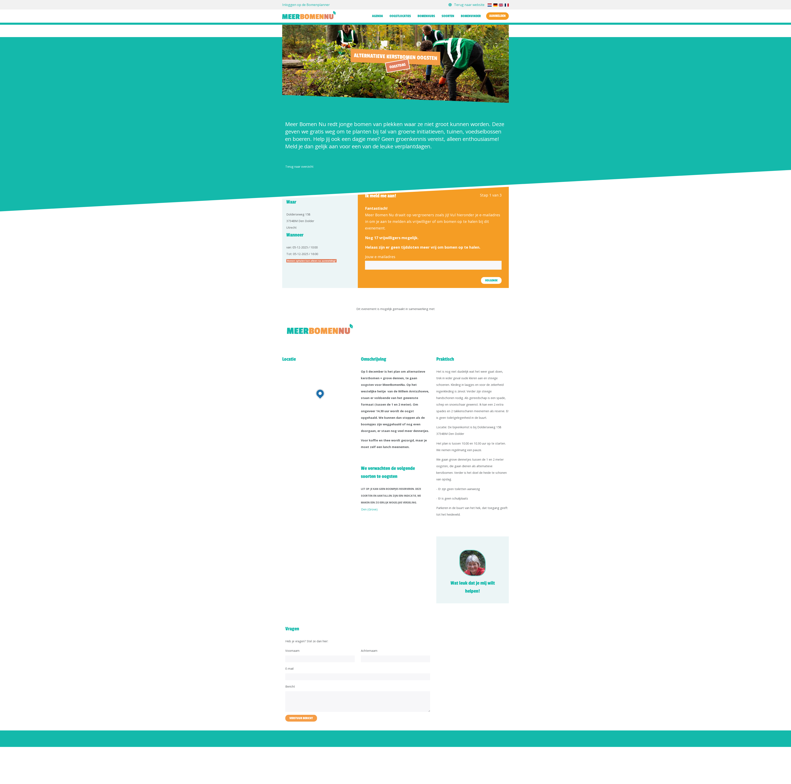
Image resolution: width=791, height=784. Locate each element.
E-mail (289, 668)
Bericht (290, 686)
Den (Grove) (369, 509)
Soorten (448, 16)
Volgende (491, 280)
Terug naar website (469, 4)
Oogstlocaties (400, 16)
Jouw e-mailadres (380, 256)
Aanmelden (497, 16)
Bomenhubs (426, 16)
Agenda (377, 16)
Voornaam (292, 651)
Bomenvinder (471, 16)
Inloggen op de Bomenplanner (306, 4)
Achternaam (369, 651)
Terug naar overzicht (299, 167)
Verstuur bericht (301, 718)
